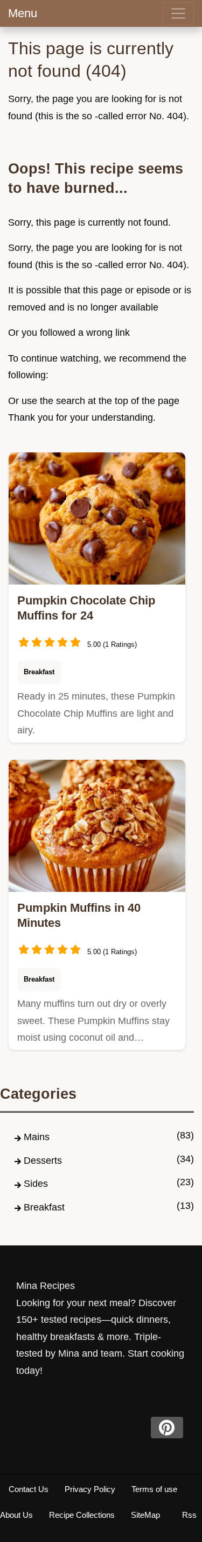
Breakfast (39, 672)
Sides (36, 1183)
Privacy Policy (90, 1489)
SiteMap (145, 1514)
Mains (37, 1137)
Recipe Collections (82, 1514)
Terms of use (154, 1489)
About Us (16, 1514)
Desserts (43, 1160)
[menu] (178, 13)
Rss (189, 1514)
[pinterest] (167, 1427)
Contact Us (28, 1489)
